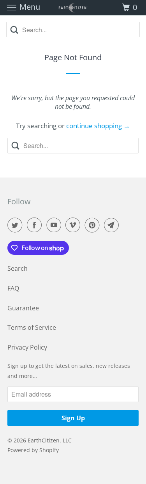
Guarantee (23, 308)
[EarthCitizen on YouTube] (55, 225)
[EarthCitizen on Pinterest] (94, 225)
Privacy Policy (27, 347)
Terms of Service (31, 327)
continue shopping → (98, 125)
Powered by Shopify (33, 450)
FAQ (13, 288)
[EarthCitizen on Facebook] (36, 225)
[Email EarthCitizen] (113, 225)
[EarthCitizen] (73, 7)
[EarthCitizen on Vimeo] (74, 225)
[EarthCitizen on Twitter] (16, 225)
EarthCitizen (44, 440)
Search (17, 268)
